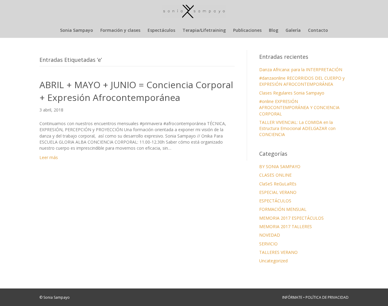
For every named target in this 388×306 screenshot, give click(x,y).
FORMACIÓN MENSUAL (282, 209)
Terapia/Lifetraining (204, 30)
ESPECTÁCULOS (275, 201)
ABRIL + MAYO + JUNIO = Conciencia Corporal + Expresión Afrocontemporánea (136, 91)
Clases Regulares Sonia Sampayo (291, 93)
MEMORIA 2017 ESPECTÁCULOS (291, 218)
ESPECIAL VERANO (277, 192)
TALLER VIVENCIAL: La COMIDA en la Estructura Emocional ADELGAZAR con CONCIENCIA (297, 128)
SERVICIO (268, 244)
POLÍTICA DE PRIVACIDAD (327, 297)
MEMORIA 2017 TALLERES (285, 226)
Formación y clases (120, 30)
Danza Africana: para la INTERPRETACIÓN (300, 69)
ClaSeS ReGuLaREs (277, 184)
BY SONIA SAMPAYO (279, 166)
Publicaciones (247, 30)
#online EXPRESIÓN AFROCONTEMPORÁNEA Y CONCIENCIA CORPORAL (299, 107)
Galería (293, 30)
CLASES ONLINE (275, 175)
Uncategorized (273, 261)
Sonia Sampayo (76, 30)
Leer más (48, 157)
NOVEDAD (269, 235)
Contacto (318, 30)
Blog (273, 30)
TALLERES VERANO (278, 252)
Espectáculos (161, 30)
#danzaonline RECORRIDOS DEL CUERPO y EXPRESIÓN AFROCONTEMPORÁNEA (302, 81)
